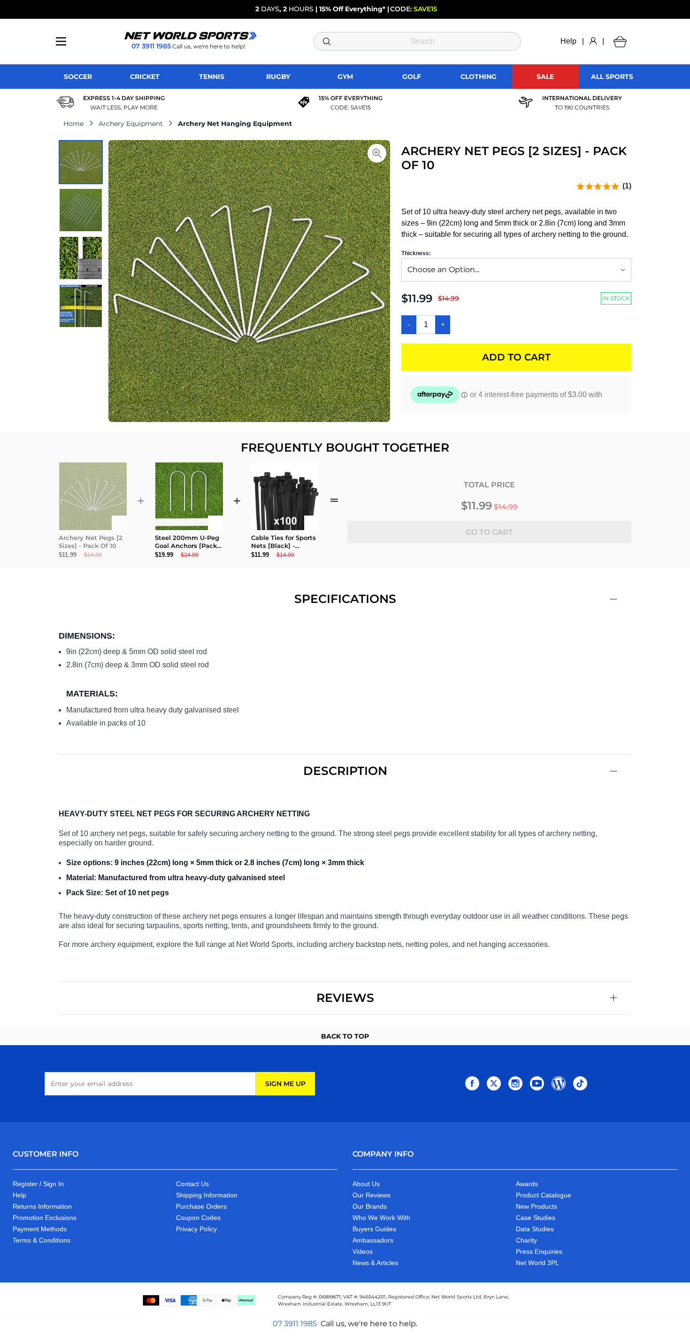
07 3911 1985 (295, 1323)
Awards (527, 1184)
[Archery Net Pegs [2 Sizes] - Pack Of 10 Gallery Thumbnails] (81, 234)
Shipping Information (207, 1195)
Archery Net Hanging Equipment (235, 123)
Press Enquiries (539, 1251)
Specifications (345, 599)
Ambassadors (373, 1240)
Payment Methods (40, 1229)
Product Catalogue (543, 1195)
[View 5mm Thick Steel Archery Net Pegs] (81, 258)
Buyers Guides (374, 1229)
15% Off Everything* (352, 9)
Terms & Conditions (41, 1240)
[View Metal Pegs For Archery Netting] (81, 210)
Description (345, 771)
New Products (536, 1206)
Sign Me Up (285, 1083)
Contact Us (192, 1184)
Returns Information (42, 1206)
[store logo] (190, 35)
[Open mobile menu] (61, 41)
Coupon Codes (198, 1217)
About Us (366, 1184)
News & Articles (375, 1263)
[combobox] (417, 41)
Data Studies (535, 1229)
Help (568, 41)
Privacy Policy (196, 1229)
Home (73, 123)
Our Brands (370, 1206)
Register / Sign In (38, 1184)
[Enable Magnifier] (377, 153)
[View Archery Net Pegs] (81, 162)
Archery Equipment (131, 123)
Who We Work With (381, 1217)
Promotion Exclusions (45, 1217)
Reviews (345, 998)
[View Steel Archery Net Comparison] (81, 306)
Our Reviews (372, 1195)
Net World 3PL (537, 1263)
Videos (363, 1251)
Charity (526, 1240)
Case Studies (535, 1217)
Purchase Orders (201, 1206)
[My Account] (593, 41)
